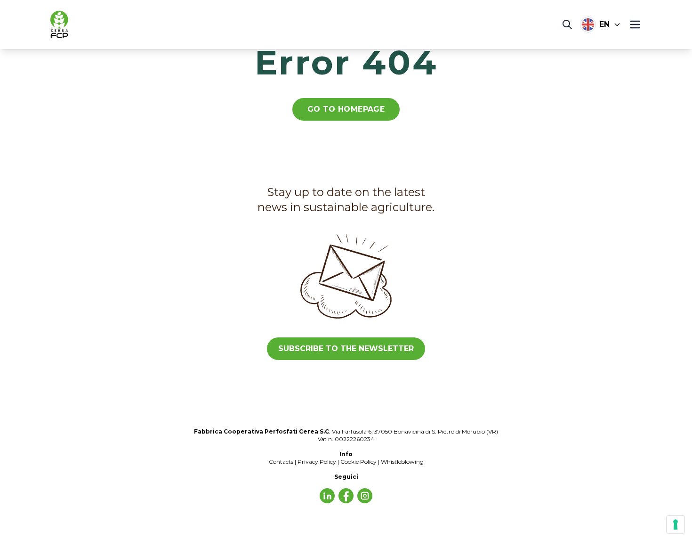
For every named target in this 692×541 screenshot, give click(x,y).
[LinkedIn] (327, 495)
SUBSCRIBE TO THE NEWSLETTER (346, 348)
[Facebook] (346, 495)
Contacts (281, 461)
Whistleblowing (402, 461)
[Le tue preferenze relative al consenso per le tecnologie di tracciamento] (675, 524)
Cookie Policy (358, 461)
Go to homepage (346, 109)
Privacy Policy (317, 461)
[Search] (567, 24)
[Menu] (635, 24)
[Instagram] (364, 495)
